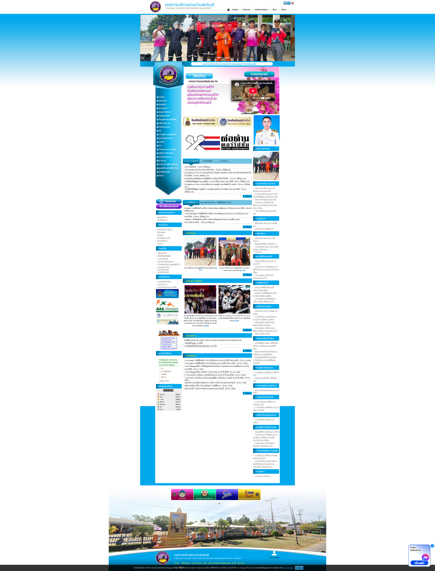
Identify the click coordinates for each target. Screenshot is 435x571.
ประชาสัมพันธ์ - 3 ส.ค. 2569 (196, 167)
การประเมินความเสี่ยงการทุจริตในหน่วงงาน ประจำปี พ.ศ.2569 (209, 375)
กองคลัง (160, 235)
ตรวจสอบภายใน (163, 238)
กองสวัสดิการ (162, 241)
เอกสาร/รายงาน (261, 9)
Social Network (163, 269)
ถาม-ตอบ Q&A (164, 267)
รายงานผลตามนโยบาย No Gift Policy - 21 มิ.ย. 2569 (205, 170)
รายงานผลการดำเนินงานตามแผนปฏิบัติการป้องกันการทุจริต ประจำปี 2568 (214, 378)
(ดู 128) (242, 270)
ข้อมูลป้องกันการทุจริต (167, 119)
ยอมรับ (299, 568)
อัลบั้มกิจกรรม (185, 563)
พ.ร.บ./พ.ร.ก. (163, 284)
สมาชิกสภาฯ (162, 220)
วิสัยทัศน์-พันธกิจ (164, 256)
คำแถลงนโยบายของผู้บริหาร (169, 264)
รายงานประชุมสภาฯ (263, 476)
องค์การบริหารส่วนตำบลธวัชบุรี (189, 5)
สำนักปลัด (161, 232)
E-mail (234, 563)
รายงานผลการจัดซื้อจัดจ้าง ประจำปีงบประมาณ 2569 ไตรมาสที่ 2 (210, 363)
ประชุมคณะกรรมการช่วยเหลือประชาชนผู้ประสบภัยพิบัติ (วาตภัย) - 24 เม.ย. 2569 (217, 184)
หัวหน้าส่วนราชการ (165, 229)
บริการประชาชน (164, 123)
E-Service (246, 9)
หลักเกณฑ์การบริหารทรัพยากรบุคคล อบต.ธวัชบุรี (204, 389)
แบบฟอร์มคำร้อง (164, 281)
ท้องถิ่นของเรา (164, 127)
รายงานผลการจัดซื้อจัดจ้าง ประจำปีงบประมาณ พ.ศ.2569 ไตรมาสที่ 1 (212, 360)
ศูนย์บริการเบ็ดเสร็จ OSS (168, 168)
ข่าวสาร (162, 142)
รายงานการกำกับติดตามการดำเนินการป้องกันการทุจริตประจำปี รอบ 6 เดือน (265, 437)
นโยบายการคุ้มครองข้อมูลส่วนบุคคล (219, 563)
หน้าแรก (235, 9)
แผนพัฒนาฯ (164, 108)
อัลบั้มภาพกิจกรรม (166, 153)
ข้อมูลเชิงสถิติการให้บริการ (265, 244)
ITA (160, 130)
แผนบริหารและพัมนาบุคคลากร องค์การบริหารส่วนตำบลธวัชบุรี (210, 383)
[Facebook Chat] (419, 555)
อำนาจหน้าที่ (163, 259)
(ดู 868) (206, 326)
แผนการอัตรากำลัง (262, 334)
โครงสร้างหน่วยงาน (166, 261)
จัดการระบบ (241, 563)
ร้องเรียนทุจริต (164, 171)
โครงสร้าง (162, 104)
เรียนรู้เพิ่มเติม (288, 568)
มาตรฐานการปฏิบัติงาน (168, 134)
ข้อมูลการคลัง (164, 115)
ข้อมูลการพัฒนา (165, 112)
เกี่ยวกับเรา (163, 100)
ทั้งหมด (248, 196)
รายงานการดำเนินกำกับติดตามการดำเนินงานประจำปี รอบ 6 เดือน (265, 205)
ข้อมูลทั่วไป (162, 253)
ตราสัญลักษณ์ (163, 272)
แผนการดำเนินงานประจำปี (265, 199)
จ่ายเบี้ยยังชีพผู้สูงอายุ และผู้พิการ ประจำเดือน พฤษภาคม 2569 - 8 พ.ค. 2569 (214, 181)
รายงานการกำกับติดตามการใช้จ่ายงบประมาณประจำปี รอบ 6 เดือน (266, 269)
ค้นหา (274, 9)
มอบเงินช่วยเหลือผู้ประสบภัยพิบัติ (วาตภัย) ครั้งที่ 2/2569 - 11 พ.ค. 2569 (213, 178)
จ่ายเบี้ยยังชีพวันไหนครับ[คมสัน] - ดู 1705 (201, 346)
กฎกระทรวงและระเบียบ (167, 287)
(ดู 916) (236, 321)
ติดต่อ (283, 9)
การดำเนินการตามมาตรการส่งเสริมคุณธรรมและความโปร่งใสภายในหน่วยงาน (265, 464)
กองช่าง (160, 244)
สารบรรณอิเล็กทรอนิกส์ (168, 164)
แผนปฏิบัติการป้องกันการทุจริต (267, 432)
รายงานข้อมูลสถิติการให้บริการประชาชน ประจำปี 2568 (207, 372)
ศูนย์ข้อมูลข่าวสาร (166, 138)
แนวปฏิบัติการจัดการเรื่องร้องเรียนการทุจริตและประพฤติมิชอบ (265, 346)
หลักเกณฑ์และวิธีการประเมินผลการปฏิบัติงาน (203, 386)
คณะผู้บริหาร (162, 217)
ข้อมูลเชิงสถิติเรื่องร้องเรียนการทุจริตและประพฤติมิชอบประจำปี (264, 360)
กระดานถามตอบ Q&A (167, 149)
